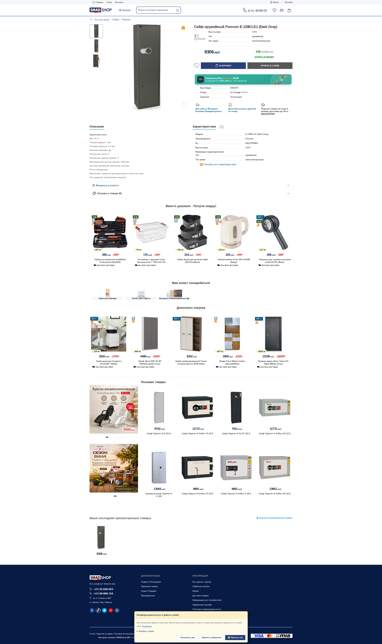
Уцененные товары (149, 586)
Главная (99, 2)
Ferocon (126, 19)
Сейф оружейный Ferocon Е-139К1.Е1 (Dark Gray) (101, 544)
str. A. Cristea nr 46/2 (102, 598)
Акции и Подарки (148, 591)
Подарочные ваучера (202, 605)
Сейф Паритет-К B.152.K (159, 433)
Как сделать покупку (201, 582)
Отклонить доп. (187, 637)
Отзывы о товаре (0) (109, 193)
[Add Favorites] (196, 65)
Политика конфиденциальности (206, 609)
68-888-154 (103, 593)
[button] (125, 10)
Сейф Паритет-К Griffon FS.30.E (197, 433)
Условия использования (125, 634)
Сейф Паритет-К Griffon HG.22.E (275, 433)
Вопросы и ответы (107, 185)
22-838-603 (103, 589)
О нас (109, 2)
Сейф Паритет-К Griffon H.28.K (236, 493)
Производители (148, 596)
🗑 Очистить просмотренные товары (274, 517)
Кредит (195, 591)
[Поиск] (177, 10)
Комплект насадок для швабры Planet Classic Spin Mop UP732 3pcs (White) (191, 262)
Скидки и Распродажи (151, 582)
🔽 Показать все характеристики (218, 164)
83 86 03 (257, 10)
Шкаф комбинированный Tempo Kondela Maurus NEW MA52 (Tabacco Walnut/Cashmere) (150, 364)
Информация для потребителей (206, 600)
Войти (276, 2)
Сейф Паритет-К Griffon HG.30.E (275, 493)
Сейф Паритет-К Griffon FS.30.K (197, 493)
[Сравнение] (282, 10)
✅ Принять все (235, 637)
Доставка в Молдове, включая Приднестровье (208, 110)
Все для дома (102, 19)
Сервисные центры (201, 586)
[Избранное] (274, 10)
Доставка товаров (200, 596)
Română (288, 2)
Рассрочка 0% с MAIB (222, 78)
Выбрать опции (146, 631)
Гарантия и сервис (104, 634)
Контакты (119, 2)
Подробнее (147, 626)
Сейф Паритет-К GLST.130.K (236, 433)
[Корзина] (289, 10)
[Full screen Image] (184, 104)
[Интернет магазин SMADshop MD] (101, 10)
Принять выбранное (211, 637)
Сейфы (115, 19)
